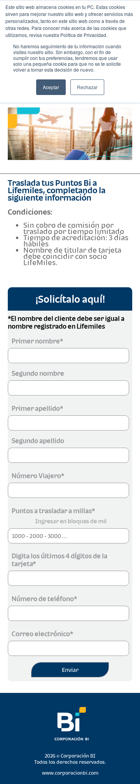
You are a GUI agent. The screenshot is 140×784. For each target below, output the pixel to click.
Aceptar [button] (51, 87)
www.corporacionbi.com (70, 773)
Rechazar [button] (87, 87)
